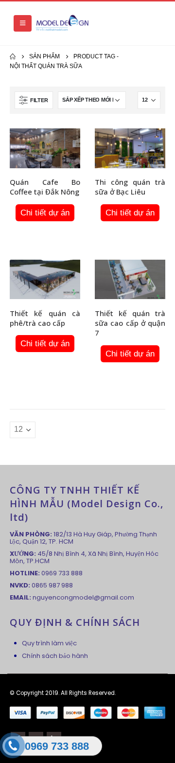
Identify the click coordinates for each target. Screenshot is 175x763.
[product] (45, 148)
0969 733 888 (62, 573)
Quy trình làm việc (49, 643)
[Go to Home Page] (13, 56)
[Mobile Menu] (23, 23)
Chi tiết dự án (45, 212)
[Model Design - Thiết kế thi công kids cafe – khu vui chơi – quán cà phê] (62, 23)
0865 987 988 (52, 585)
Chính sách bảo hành (55, 655)
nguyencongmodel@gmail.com (83, 597)
